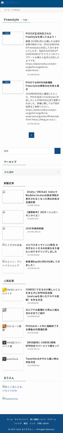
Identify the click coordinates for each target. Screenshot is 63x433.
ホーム (10, 419)
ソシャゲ (18, 423)
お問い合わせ (43, 423)
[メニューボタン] (59, 3)
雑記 (26, 423)
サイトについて (21, 419)
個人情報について (38, 419)
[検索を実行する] (57, 151)
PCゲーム (52, 419)
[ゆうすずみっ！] (10, 3)
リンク (32, 423)
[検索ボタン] (52, 3)
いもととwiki (9, 390)
